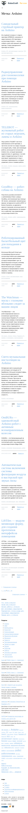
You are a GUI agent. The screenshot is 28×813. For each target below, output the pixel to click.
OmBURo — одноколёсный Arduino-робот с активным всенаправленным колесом (12, 425)
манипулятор (5, 745)
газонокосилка (13, 106)
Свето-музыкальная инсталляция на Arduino (13, 360)
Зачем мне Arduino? (8, 604)
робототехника (8, 753)
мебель (3, 569)
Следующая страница (19, 594)
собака (3, 219)
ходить (3, 758)
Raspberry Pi (20, 336)
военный (19, 741)
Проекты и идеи (9, 644)
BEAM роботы (8, 628)
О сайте (6, 787)
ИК (14, 736)
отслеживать (10, 337)
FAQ (5, 783)
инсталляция (10, 398)
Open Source (10, 734)
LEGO (23, 732)
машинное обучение (18, 745)
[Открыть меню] (2, 8)
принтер (20, 51)
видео (14, 741)
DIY (7, 51)
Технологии (8, 654)
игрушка (15, 166)
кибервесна (18, 743)
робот (24, 166)
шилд (24, 758)
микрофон (22, 501)
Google (10, 732)
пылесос (22, 747)
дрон (2, 743)
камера (3, 337)
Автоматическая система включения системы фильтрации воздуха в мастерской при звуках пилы (13, 472)
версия (10, 741)
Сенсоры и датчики (10, 652)
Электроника (8, 656)
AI (9, 729)
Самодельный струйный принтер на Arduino (12, 27)
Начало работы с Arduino (10, 607)
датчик (24, 741)
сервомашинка (5, 167)
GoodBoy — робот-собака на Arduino (13, 188)
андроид (15, 738)
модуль (8, 569)
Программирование (10, 642)
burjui (3, 660)
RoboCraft (13, 3)
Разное (6, 646)
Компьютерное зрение (11, 634)
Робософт (7, 648)
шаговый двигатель (7, 53)
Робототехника (6, 765)
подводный (17, 747)
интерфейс (21, 567)
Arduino (3, 51)
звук (17, 501)
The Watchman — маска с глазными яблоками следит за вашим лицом (13, 302)
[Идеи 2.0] (10, 807)
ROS (8, 736)
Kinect (8, 276)
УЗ (6, 219)
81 (11, 590)
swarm (11, 736)
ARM (5, 625)
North (3, 685)
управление (20, 756)
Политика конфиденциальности (14, 789)
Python (15, 336)
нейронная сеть (9, 747)
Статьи (6, 793)
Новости (21, 453)
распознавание (5, 278)
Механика (7, 638)
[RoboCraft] (13, 807)
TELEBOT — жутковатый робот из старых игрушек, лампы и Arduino (13, 132)
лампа (20, 166)
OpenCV (3, 734)
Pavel (3, 672)
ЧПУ (25, 51)
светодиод (18, 753)
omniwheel (9, 448)
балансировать (17, 448)
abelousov (4, 701)
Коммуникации (9, 632)
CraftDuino (3, 732)
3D (2, 567)
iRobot (16, 732)
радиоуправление (6, 108)
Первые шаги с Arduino (9, 615)
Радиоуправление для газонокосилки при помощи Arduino (12, 76)
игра (21, 276)
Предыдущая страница (8, 587)
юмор (2, 760)
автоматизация (13, 51)
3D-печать (4, 166)
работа (3, 750)
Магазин (24, 3)
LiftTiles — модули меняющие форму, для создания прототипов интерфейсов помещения (12, 528)
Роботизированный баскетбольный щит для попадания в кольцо (13, 242)
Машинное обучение (10, 636)
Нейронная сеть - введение (11, 772)
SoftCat (3, 716)
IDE (13, 732)
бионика (4, 741)
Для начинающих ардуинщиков (11, 609)
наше (2, 747)
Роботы (6, 650)
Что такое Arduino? (8, 602)
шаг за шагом (9, 758)
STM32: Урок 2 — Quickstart (15, 660)
